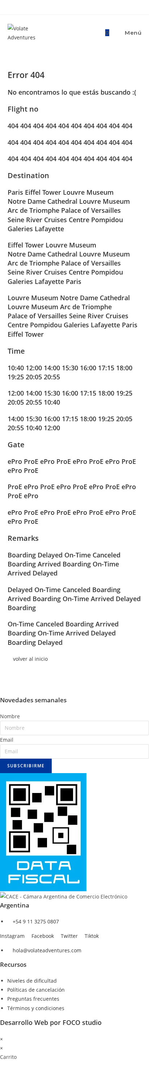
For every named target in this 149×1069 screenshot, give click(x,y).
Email (6, 739)
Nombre (10, 716)
